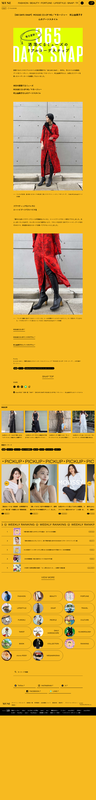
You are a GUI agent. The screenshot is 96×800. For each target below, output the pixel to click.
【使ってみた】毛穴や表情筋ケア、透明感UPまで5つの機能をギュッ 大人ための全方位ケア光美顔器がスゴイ (43, 510)
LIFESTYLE (60, 3)
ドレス (42, 449)
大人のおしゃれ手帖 (33, 710)
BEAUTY (34, 3)
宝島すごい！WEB (54, 712)
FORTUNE (46, 3)
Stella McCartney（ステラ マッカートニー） (39, 368)
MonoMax (19, 712)
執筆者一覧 (30, 702)
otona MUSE (87, 710)
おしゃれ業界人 (27, 449)
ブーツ (21, 368)
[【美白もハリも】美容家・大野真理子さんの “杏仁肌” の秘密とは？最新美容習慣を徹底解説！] (15, 483)
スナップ (10, 449)
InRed (23, 710)
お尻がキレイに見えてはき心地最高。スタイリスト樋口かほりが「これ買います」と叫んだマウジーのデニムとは (71, 510)
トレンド (17, 449)
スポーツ (57, 449)
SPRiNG (79, 710)
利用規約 (36, 702)
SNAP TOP (48, 376)
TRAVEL (92, 549)
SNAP (71, 3)
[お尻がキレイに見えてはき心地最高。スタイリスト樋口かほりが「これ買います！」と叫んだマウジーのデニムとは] (72, 483)
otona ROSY (91, 568)
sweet (41, 710)
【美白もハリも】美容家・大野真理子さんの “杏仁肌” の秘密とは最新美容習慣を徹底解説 (15, 510)
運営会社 (54, 702)
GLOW (13, 712)
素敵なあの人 (54, 710)
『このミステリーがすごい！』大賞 (71, 712)
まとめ (36, 449)
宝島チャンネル (15, 710)
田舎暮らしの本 (43, 712)
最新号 (60, 702)
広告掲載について (46, 702)
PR (2, 513)
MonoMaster (34, 712)
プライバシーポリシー (71, 702)
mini (47, 710)
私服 (15, 368)
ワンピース (49, 449)
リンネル (63, 710)
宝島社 (13, 705)
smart (26, 712)
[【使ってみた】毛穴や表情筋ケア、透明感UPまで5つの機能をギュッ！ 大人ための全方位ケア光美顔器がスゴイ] (43, 483)
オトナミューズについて (18, 702)
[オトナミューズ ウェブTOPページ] (6, 704)
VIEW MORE (48, 577)
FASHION (23, 3)
